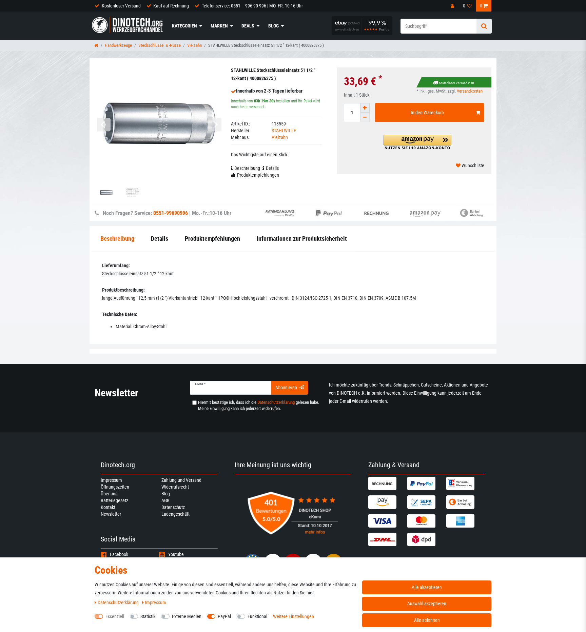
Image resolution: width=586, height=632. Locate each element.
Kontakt (108, 507)
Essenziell (114, 616)
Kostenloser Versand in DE (457, 83)
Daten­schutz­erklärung (119, 602)
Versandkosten (470, 91)
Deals (247, 25)
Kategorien (184, 25)
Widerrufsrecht (175, 487)
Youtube (176, 554)
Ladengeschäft (175, 514)
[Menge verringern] (365, 117)
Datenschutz (173, 507)
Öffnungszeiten (115, 487)
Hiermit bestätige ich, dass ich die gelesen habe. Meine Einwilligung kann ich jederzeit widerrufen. (258, 405)
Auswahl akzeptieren (426, 603)
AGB (165, 500)
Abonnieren (286, 387)
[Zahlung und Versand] (387, 483)
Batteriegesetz (114, 500)
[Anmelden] (453, 6)
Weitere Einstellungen (293, 616)
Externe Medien (186, 616)
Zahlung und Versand (181, 480)
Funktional (257, 616)
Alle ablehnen (427, 620)
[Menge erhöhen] (365, 108)
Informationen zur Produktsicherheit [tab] (302, 238)
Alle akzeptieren (427, 587)
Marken (219, 25)
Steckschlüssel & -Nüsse (159, 45)
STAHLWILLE (284, 130)
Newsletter (111, 514)
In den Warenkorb (427, 112)
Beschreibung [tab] (247, 168)
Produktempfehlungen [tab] (258, 175)
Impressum (111, 480)
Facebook (119, 554)
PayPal (224, 616)
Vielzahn (194, 45)
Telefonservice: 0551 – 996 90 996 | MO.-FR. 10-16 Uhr (252, 5)
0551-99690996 (170, 213)
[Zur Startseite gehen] (96, 45)
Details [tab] (272, 168)
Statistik (147, 616)
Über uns (109, 493)
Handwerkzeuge (118, 45)
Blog (273, 25)
